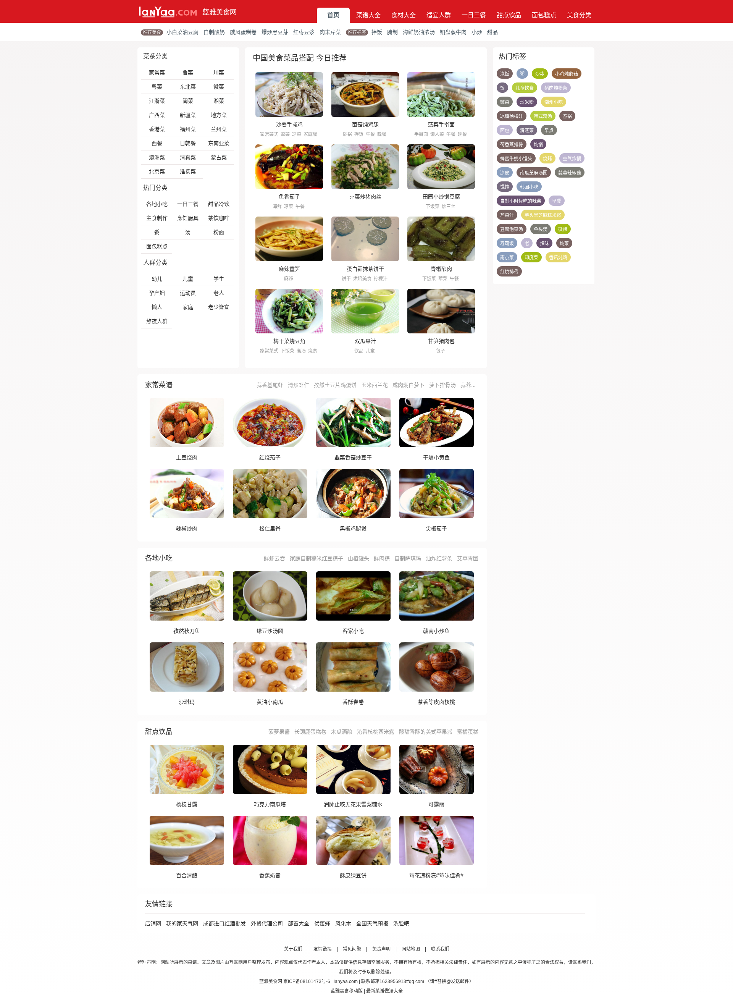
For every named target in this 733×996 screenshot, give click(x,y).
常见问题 (352, 949)
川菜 (218, 73)
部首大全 (298, 923)
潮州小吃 (553, 102)
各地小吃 (157, 204)
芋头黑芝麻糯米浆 (543, 215)
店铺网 (153, 923)
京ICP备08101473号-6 (306, 981)
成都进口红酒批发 (224, 923)
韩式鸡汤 (543, 116)
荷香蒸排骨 (511, 144)
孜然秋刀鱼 (186, 631)
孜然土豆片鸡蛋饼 (335, 385)
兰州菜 (219, 129)
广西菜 (157, 115)
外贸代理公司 (267, 923)
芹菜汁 (507, 215)
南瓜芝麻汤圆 (533, 173)
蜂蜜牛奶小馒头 (516, 159)
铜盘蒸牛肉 (453, 32)
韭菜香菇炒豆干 (353, 457)
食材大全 (403, 15)
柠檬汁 (380, 278)
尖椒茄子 (436, 528)
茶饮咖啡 (218, 218)
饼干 (346, 278)
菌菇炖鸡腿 (365, 124)
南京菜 (507, 257)
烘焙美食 (362, 278)
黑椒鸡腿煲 (353, 528)
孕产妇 (157, 293)
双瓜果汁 (365, 341)
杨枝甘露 (186, 804)
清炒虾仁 (298, 385)
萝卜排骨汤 (442, 385)
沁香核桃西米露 (375, 732)
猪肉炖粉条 (555, 88)
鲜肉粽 (382, 558)
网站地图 (411, 949)
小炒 (476, 32)
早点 (549, 130)
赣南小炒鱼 (436, 631)
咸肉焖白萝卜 (408, 385)
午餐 (370, 134)
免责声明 (381, 949)
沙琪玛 (187, 702)
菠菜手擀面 (441, 124)
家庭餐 (310, 134)
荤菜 (285, 134)
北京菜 (157, 171)
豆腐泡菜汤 (511, 229)
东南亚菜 (218, 143)
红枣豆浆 (304, 32)
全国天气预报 (372, 923)
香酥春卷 (353, 702)
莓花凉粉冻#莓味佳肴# (436, 875)
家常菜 (157, 73)
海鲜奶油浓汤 (419, 32)
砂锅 (347, 134)
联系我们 (440, 949)
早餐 (556, 201)
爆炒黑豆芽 (275, 32)
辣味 (544, 243)
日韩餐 (188, 143)
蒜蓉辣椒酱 (569, 173)
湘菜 (218, 101)
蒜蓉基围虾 (473, 385)
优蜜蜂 (322, 923)
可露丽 (436, 804)
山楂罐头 (358, 558)
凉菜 (296, 134)
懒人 (157, 307)
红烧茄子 (270, 457)
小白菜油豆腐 (182, 32)
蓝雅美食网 (219, 12)
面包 (504, 130)
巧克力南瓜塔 (270, 804)
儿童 (187, 279)
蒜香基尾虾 (270, 385)
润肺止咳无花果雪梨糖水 (353, 804)
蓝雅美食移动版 (347, 991)
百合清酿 (186, 875)
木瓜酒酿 (341, 732)
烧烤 (547, 159)
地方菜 (219, 115)
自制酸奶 (214, 32)
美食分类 (579, 15)
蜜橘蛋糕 (467, 732)
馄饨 (504, 187)
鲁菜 (187, 73)
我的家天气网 (182, 923)
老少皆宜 (218, 307)
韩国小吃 (529, 187)
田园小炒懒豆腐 (441, 197)
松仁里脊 (270, 528)
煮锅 (567, 116)
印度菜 (531, 257)
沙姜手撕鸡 (289, 124)
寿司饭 (507, 243)
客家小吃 (353, 631)
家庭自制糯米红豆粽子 (316, 558)
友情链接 (322, 949)
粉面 (218, 232)
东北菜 (188, 87)
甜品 (492, 32)
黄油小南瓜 (270, 702)
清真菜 (188, 157)
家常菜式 (269, 134)
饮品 (358, 351)
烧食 (312, 351)
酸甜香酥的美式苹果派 (425, 732)
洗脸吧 (401, 923)
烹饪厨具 (188, 218)
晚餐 (381, 134)
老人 (218, 293)
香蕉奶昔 (270, 875)
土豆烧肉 (186, 457)
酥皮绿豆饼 (353, 875)
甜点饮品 (509, 15)
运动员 (188, 293)
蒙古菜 (219, 157)
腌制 (392, 32)
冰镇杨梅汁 (511, 116)
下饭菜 (432, 206)
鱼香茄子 (289, 197)
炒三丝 (448, 206)
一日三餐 (474, 15)
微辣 (562, 229)
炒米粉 (527, 102)
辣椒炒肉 (186, 528)
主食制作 (157, 218)
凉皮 (504, 173)
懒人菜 (437, 134)
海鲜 (277, 206)
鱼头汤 (540, 229)
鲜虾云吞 (274, 558)
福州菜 (188, 129)
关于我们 (293, 949)
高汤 (301, 351)
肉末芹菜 (330, 32)
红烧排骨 (509, 272)
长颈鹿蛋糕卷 (310, 732)
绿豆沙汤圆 (270, 631)
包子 (440, 351)
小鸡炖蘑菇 (566, 74)
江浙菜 (157, 101)
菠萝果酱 (279, 732)
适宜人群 (438, 15)
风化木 (343, 923)
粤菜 (157, 87)
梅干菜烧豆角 (289, 341)
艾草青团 (467, 558)
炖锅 (538, 144)
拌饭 (376, 32)
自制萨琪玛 (407, 558)
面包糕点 (544, 15)
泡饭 (504, 74)
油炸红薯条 (439, 558)
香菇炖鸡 (558, 257)
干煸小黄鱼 (436, 457)
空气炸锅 (572, 159)
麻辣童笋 (289, 269)
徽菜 (218, 87)
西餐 (157, 143)
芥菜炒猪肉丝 (365, 197)
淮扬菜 (188, 171)
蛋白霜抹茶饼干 (365, 269)
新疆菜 (188, 115)
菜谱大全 (368, 15)
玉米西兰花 (374, 385)
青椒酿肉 (441, 269)
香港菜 (157, 129)
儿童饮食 (524, 88)
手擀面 (421, 134)
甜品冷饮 (218, 204)
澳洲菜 (157, 157)
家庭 (187, 307)
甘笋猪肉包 (441, 341)
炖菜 (564, 243)
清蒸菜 (527, 130)
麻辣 (288, 278)
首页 (333, 15)
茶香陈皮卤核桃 (436, 702)
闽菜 (187, 101)
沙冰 (539, 74)
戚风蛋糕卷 (243, 32)
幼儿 (157, 279)
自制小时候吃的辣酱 (520, 201)
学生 (218, 279)
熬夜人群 (157, 321)
